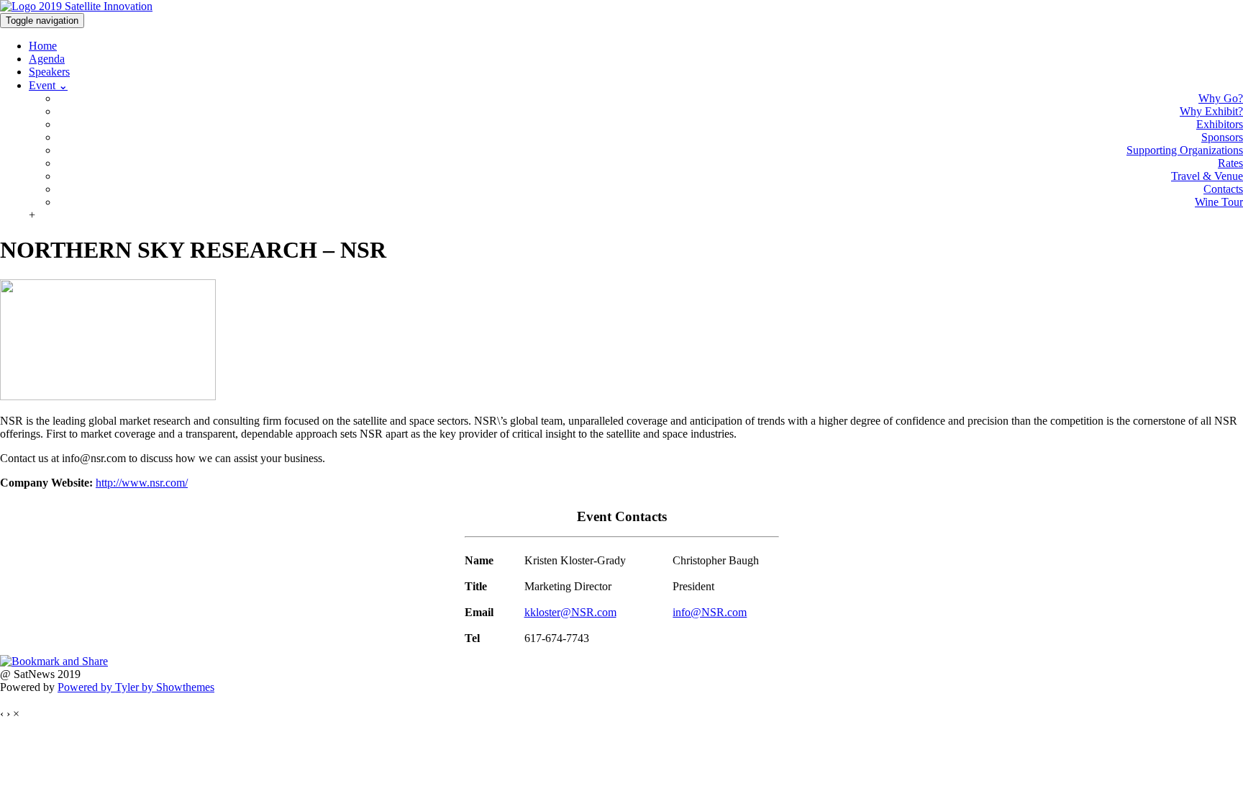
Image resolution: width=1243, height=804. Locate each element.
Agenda (47, 59)
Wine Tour (1219, 202)
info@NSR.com (710, 612)
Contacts (1223, 189)
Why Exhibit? (1211, 111)
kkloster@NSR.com (570, 612)
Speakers (49, 72)
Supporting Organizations (1184, 150)
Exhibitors (1219, 124)
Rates (1230, 163)
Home (43, 46)
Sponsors (1222, 137)
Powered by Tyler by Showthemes (136, 687)
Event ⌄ (48, 85)
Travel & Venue (1207, 176)
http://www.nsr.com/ (142, 482)
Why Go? (1220, 98)
